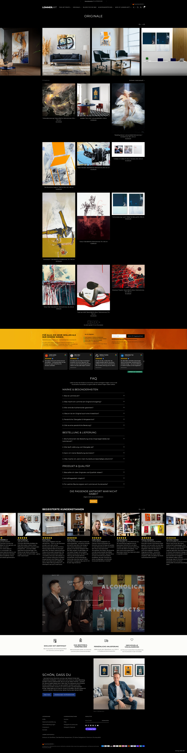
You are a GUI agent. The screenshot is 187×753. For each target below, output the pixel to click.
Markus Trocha (53, 355)
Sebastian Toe (78, 355)
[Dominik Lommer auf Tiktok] (95, 726)
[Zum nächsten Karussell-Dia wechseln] (143, 24)
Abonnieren (105, 720)
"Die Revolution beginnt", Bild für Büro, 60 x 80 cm (58, 187)
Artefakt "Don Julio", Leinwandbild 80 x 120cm (93, 118)
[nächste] (106, 1)
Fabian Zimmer (104, 355)
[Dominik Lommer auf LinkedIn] (91, 726)
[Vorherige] (80, 1)
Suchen (66, 719)
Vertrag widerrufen (180, 750)
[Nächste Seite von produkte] (99, 322)
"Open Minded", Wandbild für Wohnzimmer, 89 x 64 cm (93, 167)
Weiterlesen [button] (48, 367)
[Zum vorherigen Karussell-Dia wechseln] (140, 24)
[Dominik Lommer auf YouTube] (98, 726)
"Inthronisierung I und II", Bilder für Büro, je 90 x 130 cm (128, 217)
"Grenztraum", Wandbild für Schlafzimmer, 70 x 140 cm (59, 259)
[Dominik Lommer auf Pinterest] (93, 726)
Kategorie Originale (69, 727)
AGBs (44, 719)
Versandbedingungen (48, 724)
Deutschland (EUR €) (139, 4)
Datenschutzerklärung (49, 722)
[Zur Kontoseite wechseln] (140, 7)
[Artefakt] (93, 99)
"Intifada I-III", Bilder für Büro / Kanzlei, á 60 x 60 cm (128, 159)
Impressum (45, 727)
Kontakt (44, 730)
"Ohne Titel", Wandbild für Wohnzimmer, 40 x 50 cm (59, 307)
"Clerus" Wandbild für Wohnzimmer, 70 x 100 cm (93, 241)
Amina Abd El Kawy (130, 355)
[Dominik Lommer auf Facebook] (86, 726)
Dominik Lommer (56, 746)
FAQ (65, 722)
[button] (143, 361)
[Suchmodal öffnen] (137, 7)
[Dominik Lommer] (49, 7)
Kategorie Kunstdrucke (71, 724)
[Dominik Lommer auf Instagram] (88, 726)
